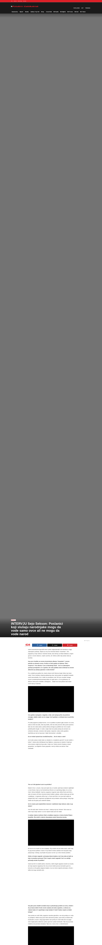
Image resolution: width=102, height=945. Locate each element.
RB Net (76, 11)
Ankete (15, 1)
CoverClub (49, 11)
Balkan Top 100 (35, 11)
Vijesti (21, 11)
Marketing (20, 1)
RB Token (83, 11)
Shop (42, 11)
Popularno (76, 8)
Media (27, 11)
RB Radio (55, 11)
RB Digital (63, 11)
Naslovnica (15, 11)
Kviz (12, 1)
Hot (82, 8)
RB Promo (70, 11)
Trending (87, 8)
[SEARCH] (90, 11)
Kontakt (24, 1)
